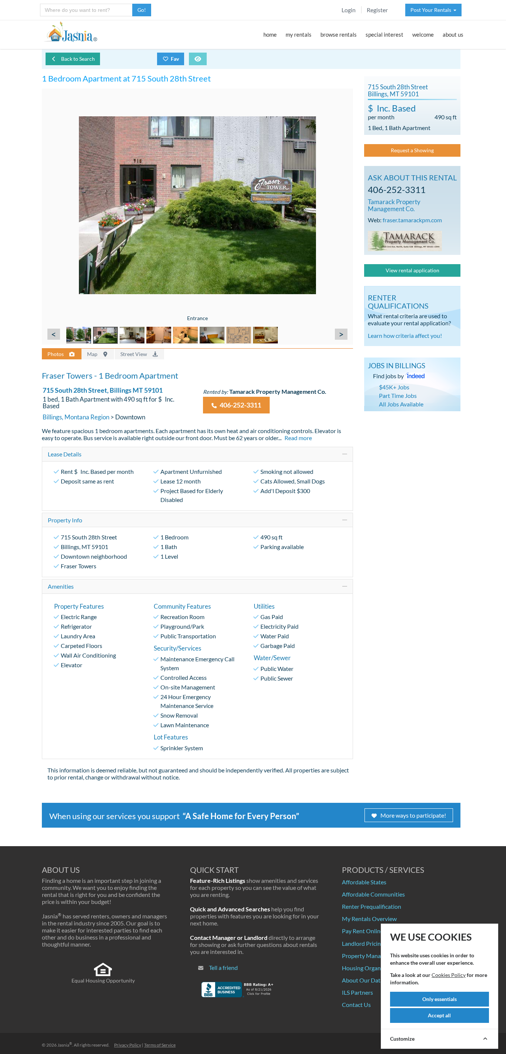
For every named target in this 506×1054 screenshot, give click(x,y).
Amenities (61, 586)
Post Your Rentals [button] (431, 10)
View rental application (412, 270)
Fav (175, 59)
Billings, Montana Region (76, 417)
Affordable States (364, 881)
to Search (78, 59)
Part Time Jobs (398, 395)
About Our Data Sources (373, 980)
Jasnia (64, 1045)
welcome (423, 34)
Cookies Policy (449, 975)
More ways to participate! (413, 815)
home (270, 34)
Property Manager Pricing (375, 955)
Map (93, 354)
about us (453, 34)
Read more (298, 437)
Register (377, 9)
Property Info (65, 519)
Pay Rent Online (362, 930)
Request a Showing (412, 150)
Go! (141, 10)
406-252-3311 (240, 405)
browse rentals (338, 34)
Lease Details (64, 454)
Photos (56, 354)
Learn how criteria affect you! (405, 335)
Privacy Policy (127, 1045)
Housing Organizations (371, 967)
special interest (384, 34)
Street (134, 354)
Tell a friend (223, 967)
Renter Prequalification (371, 906)
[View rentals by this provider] (405, 239)
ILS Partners (357, 992)
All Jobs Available (401, 404)
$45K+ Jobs (394, 386)
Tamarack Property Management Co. (394, 205)
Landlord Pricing (363, 943)
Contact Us (356, 1004)
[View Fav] (198, 59)
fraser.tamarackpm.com (412, 219)
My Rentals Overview (369, 918)
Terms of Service (160, 1045)
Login (349, 9)
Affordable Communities (373, 894)
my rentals (299, 34)
